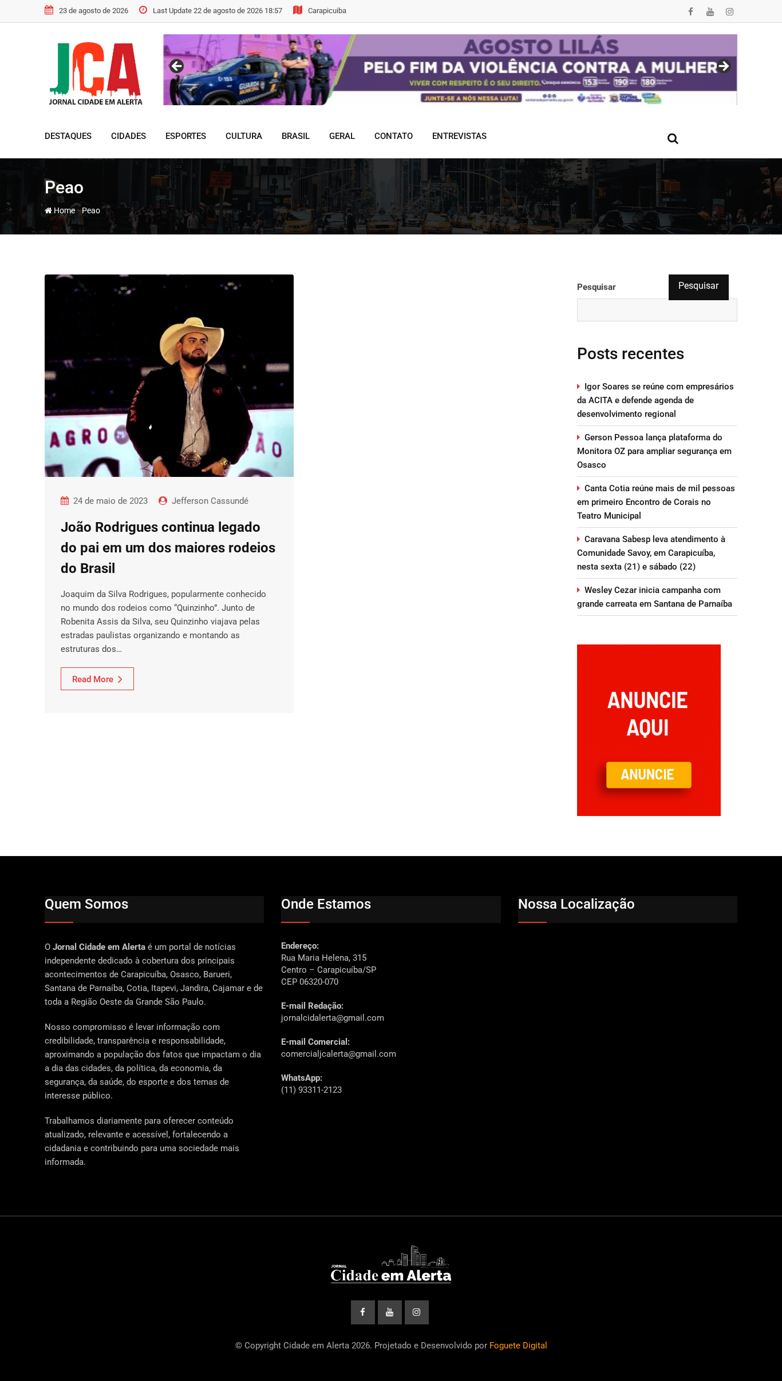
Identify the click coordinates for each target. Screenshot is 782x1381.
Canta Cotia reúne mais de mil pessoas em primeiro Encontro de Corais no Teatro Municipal (656, 502)
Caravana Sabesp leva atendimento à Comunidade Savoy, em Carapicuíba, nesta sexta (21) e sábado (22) (651, 553)
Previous (177, 66)
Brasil (296, 136)
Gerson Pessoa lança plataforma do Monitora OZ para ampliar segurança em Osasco (654, 451)
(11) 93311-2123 (311, 1090)
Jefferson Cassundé (210, 501)
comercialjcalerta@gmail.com (338, 1054)
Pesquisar (596, 287)
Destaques (68, 136)
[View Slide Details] (450, 69)
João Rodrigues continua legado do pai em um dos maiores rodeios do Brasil (168, 547)
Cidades (128, 136)
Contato (393, 136)
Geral (342, 136)
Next (723, 66)
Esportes (185, 136)
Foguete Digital (518, 1345)
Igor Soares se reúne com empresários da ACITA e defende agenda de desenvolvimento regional (655, 400)
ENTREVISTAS (459, 136)
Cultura (244, 136)
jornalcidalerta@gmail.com (332, 1018)
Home (63, 210)
